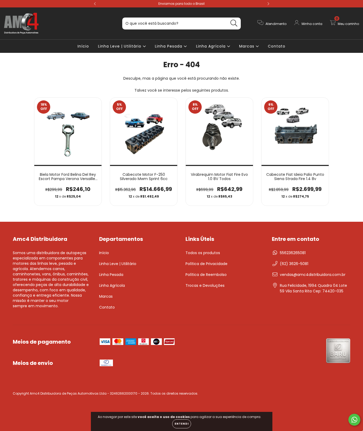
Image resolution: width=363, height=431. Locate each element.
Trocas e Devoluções (205, 285)
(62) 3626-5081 (294, 263)
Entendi (182, 424)
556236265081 (293, 252)
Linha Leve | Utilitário (120, 46)
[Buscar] (234, 23)
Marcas (247, 46)
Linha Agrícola (211, 46)
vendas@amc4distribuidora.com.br (312, 274)
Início (83, 46)
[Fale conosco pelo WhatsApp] (354, 420)
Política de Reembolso (206, 274)
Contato (276, 46)
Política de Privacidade (206, 263)
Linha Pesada (169, 46)
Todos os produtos (202, 252)
